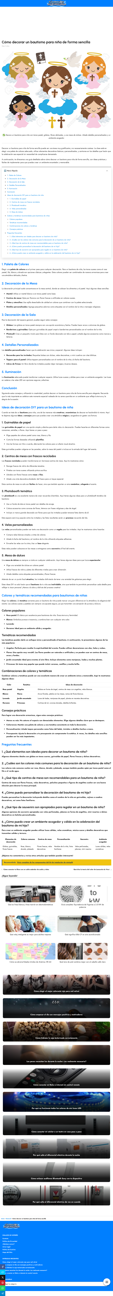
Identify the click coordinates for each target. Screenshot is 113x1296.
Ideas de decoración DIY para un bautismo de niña (25, 195)
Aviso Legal (6, 1247)
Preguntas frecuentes (14, 233)
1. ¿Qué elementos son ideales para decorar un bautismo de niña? (33, 236)
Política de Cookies (9, 1250)
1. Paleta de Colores (14, 175)
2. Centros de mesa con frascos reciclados (25, 202)
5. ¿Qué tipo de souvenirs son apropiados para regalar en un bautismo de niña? (38, 250)
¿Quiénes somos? (8, 1244)
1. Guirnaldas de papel (18, 198)
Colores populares (16, 219)
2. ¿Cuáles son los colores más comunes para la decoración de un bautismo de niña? (40, 240)
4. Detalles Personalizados (16, 185)
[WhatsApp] (2, 1288)
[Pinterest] (2, 1282)
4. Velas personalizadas (18, 208)
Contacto (5, 1238)
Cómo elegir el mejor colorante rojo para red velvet (20, 1262)
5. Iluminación (12, 188)
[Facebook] (2, 1266)
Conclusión (11, 192)
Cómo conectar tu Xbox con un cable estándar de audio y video (26, 869)
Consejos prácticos (16, 229)
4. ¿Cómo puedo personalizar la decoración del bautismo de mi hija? (34, 246)
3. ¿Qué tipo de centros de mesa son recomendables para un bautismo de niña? (39, 243)
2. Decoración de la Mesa (16, 178)
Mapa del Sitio (7, 1252)
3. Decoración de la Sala (15, 182)
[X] (2, 1277)
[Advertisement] (56, 23)
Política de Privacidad (10, 1241)
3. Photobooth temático (18, 205)
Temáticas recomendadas (18, 222)
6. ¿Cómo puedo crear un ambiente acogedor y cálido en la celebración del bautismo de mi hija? (45, 253)
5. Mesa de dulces (16, 212)
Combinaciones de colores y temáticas (23, 226)
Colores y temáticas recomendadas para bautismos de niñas (28, 216)
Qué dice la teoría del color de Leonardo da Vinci (91, 869)
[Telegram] (2, 1293)
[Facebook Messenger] (2, 1272)
